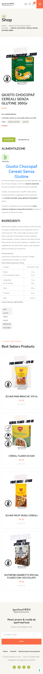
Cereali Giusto (14, 122)
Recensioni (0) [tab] (23, 140)
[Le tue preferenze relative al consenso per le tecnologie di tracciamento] (39, 670)
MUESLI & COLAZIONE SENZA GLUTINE (23, 118)
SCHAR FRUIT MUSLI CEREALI (21, 515)
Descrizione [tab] (9, 140)
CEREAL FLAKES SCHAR (21, 456)
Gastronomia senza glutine (29, 651)
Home (4, 26)
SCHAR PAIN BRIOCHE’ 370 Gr (22, 396)
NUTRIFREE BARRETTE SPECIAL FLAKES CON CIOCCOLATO (21, 576)
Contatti (13, 651)
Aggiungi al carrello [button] (23, 371)
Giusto (25, 122)
